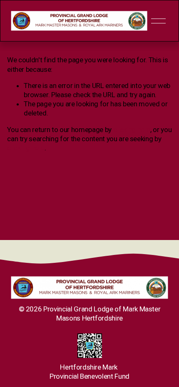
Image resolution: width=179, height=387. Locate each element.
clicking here (132, 129)
